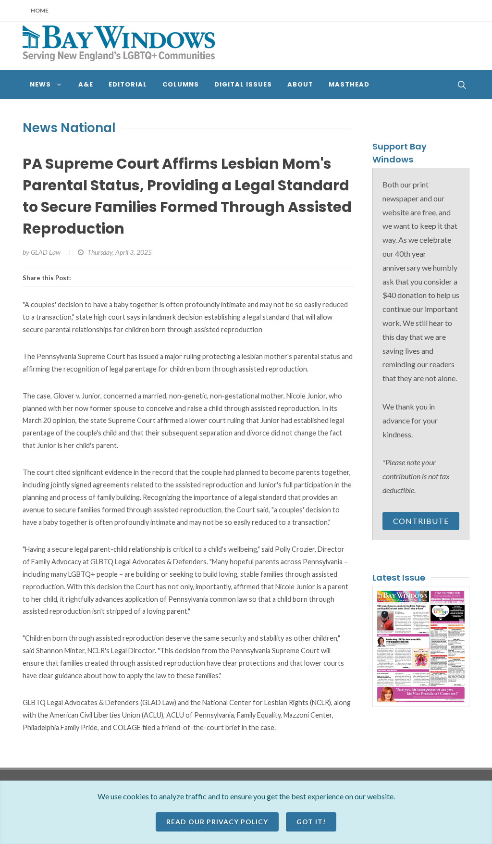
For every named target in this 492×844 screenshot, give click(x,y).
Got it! (311, 822)
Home (40, 10)
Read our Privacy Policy (217, 822)
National (88, 128)
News (40, 128)
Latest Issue (398, 577)
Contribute (421, 520)
